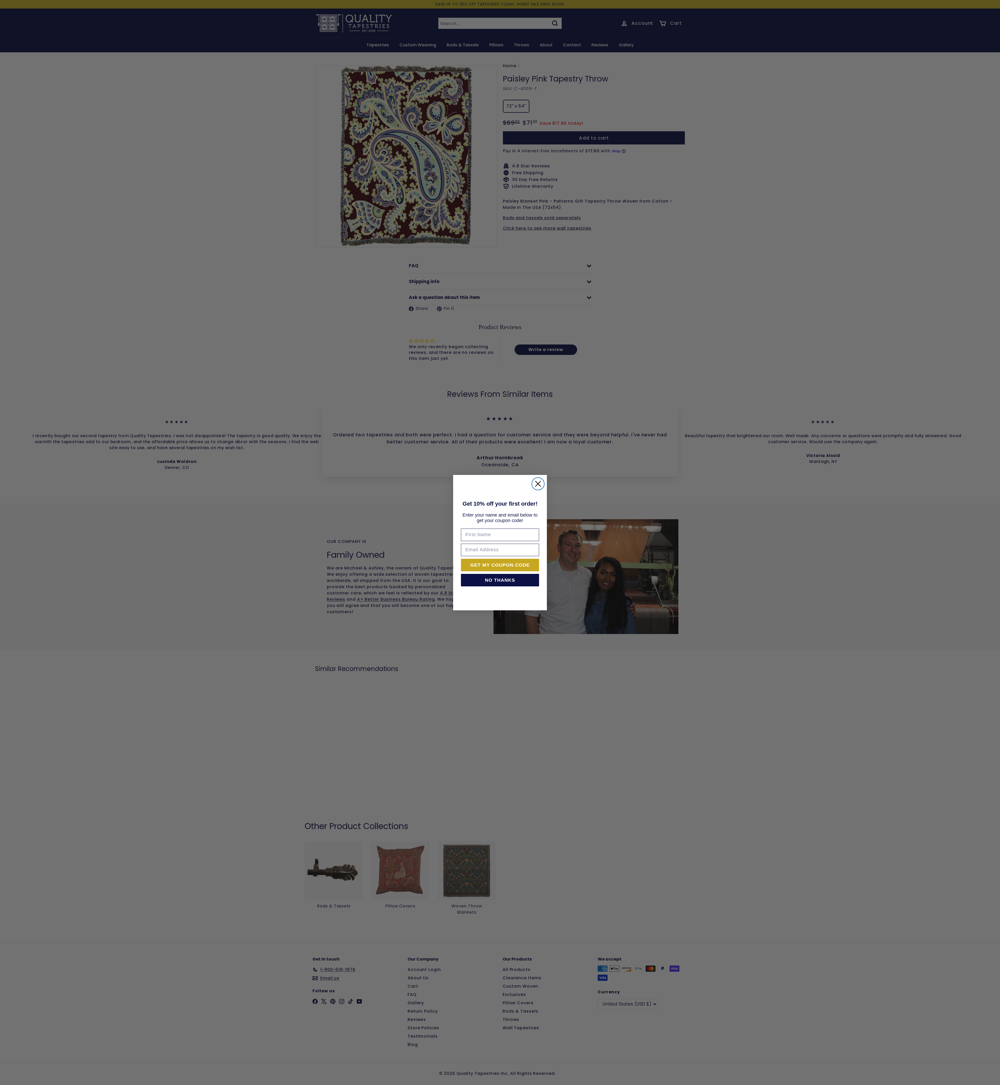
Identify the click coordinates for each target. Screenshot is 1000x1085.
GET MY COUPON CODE (500, 565)
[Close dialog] (538, 484)
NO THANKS (500, 580)
